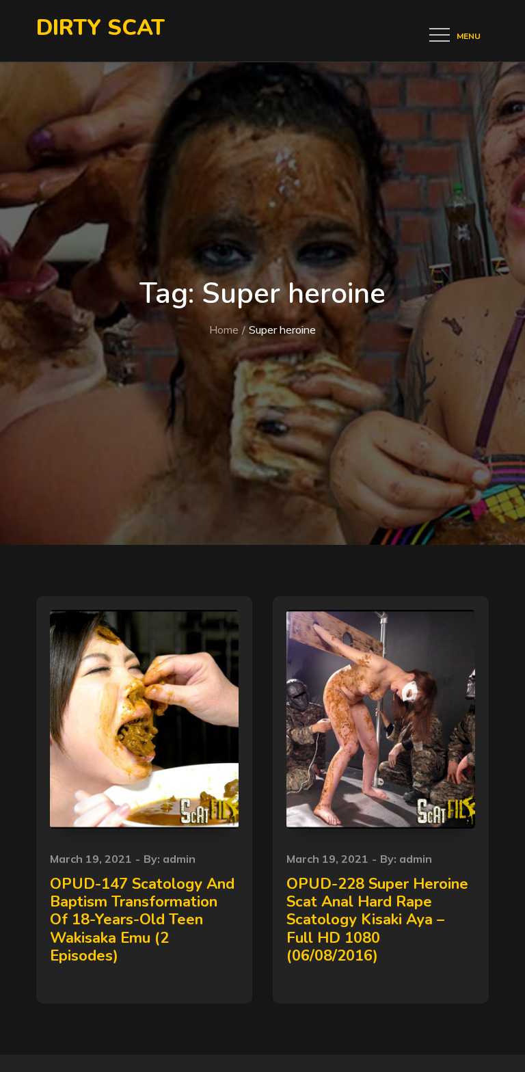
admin (179, 859)
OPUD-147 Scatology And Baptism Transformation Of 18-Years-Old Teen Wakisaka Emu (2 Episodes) (142, 920)
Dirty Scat (100, 27)
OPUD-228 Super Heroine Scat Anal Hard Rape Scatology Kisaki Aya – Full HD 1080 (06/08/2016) (377, 920)
